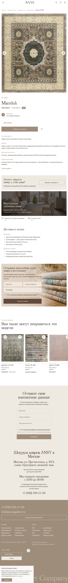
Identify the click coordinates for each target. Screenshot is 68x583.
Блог (33, 533)
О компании (36, 530)
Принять (6, 580)
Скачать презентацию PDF (34, 517)
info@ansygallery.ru (13, 511)
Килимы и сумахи (20, 530)
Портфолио (36, 535)
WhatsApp (9, 290)
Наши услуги (47, 530)
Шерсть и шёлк (6, 535)
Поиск (12, 558)
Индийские (30, 10)
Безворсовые (19, 535)
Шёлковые (18, 533)
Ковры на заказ (48, 535)
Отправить (34, 437)
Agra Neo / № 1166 (7, 365)
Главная (3, 10)
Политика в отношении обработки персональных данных (43, 543)
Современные (19, 528)
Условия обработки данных (32, 297)
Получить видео (22, 301)
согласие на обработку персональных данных (23, 295)
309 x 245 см (8, 123)
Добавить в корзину (19, 129)
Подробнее (19, 576)
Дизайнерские (6, 530)
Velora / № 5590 (54, 365)
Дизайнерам (47, 528)
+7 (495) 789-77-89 (34, 493)
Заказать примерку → (52, 183)
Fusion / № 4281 (30, 365)
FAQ (33, 528)
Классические (12, 10)
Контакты (46, 533)
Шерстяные (21, 10)
